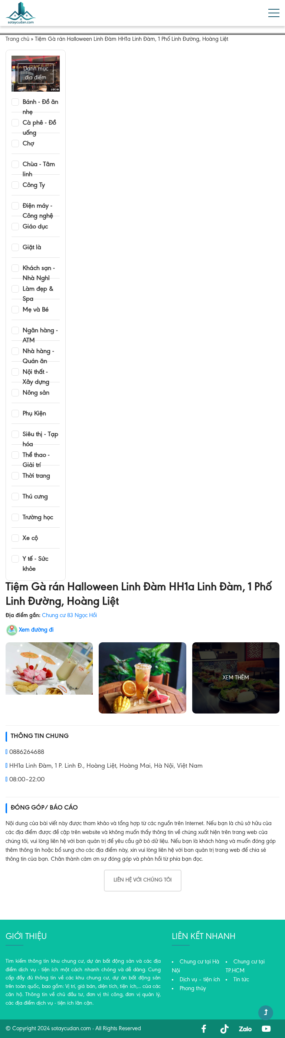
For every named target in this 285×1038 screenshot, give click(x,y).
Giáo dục (35, 227)
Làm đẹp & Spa (38, 289)
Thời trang (36, 476)
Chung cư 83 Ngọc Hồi (69, 616)
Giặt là (32, 247)
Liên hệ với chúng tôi (143, 880)
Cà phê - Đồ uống (39, 123)
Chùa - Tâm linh (39, 165)
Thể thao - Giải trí (36, 455)
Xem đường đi (36, 630)
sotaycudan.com (71, 1029)
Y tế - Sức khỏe (35, 559)
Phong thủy (193, 989)
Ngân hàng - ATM (40, 331)
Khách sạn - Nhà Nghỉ (39, 269)
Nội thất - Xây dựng (36, 372)
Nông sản (36, 393)
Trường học (38, 517)
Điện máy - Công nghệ (38, 206)
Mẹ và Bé (36, 310)
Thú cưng (35, 497)
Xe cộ (30, 538)
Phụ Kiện (34, 414)
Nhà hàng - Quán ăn (38, 352)
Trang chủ (17, 39)
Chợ (28, 144)
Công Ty (34, 185)
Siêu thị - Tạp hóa (40, 435)
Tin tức (241, 980)
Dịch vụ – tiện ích (200, 980)
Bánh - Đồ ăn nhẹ (40, 102)
